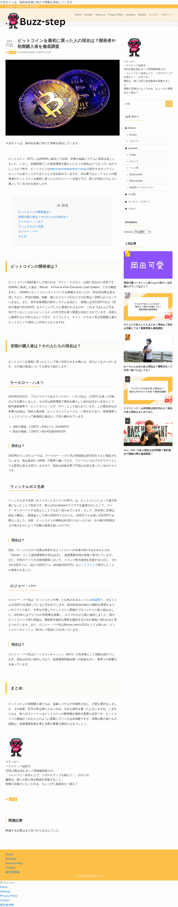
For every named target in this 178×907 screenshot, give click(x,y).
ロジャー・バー (28, 231)
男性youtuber (136, 181)
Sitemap (11, 858)
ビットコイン (86, 564)
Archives (128, 231)
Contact (10, 867)
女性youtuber (136, 174)
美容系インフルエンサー (141, 187)
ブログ (131, 208)
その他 (12, 52)
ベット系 (133, 168)
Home (9, 854)
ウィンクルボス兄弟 (30, 226)
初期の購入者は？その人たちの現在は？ (43, 216)
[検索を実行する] (168, 103)
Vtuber (132, 155)
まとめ (22, 236)
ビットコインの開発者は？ (35, 212)
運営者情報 (12, 872)
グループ (133, 141)
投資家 (96, 599)
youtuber (133, 148)
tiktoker (132, 127)
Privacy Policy (14, 863)
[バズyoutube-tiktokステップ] (36, 21)
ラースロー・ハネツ (30, 221)
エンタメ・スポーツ (139, 201)
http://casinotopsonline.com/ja (68, 168)
